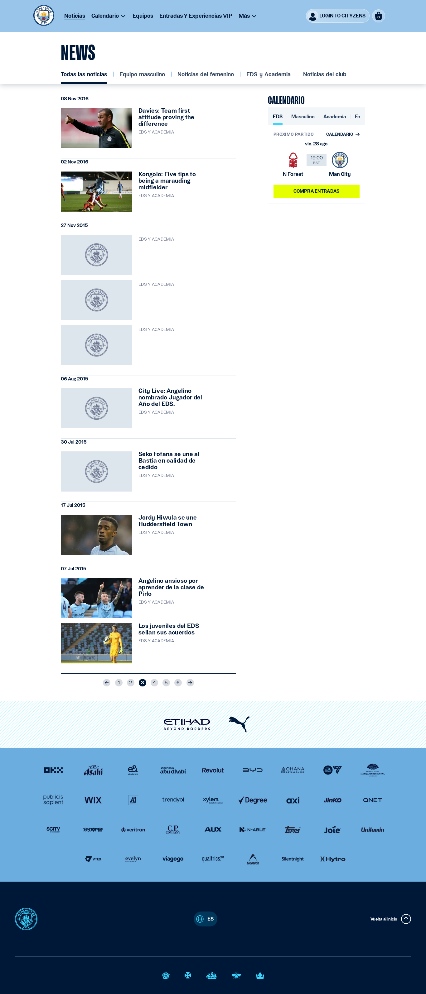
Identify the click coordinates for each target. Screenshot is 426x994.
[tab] (278, 119)
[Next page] (190, 682)
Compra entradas (316, 191)
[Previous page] (106, 682)
